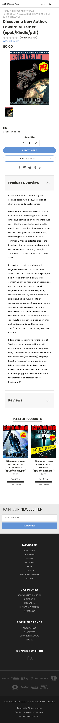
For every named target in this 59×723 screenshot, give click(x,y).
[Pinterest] (40, 167)
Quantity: (29, 137)
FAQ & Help (29, 562)
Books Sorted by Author (30, 595)
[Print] (29, 167)
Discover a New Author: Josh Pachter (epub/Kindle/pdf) (44, 466)
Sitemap (29, 578)
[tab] (29, 182)
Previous (3, 443)
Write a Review (10, 40)
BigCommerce (35, 708)
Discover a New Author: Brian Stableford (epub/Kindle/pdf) (15, 466)
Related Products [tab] (27, 419)
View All (29, 639)
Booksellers (30, 550)
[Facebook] (19, 167)
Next (56, 443)
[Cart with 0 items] (50, 4)
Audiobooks (29, 599)
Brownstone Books (29, 635)
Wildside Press (29, 628)
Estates (29, 558)
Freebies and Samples (29, 607)
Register (35, 574)
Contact (29, 570)
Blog (29, 566)
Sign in (23, 574)
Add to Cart (15, 484)
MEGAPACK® (29, 632)
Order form (29, 554)
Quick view (15, 479)
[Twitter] (34, 167)
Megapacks (29, 611)
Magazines (29, 603)
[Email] (24, 167)
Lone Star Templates (35, 712)
